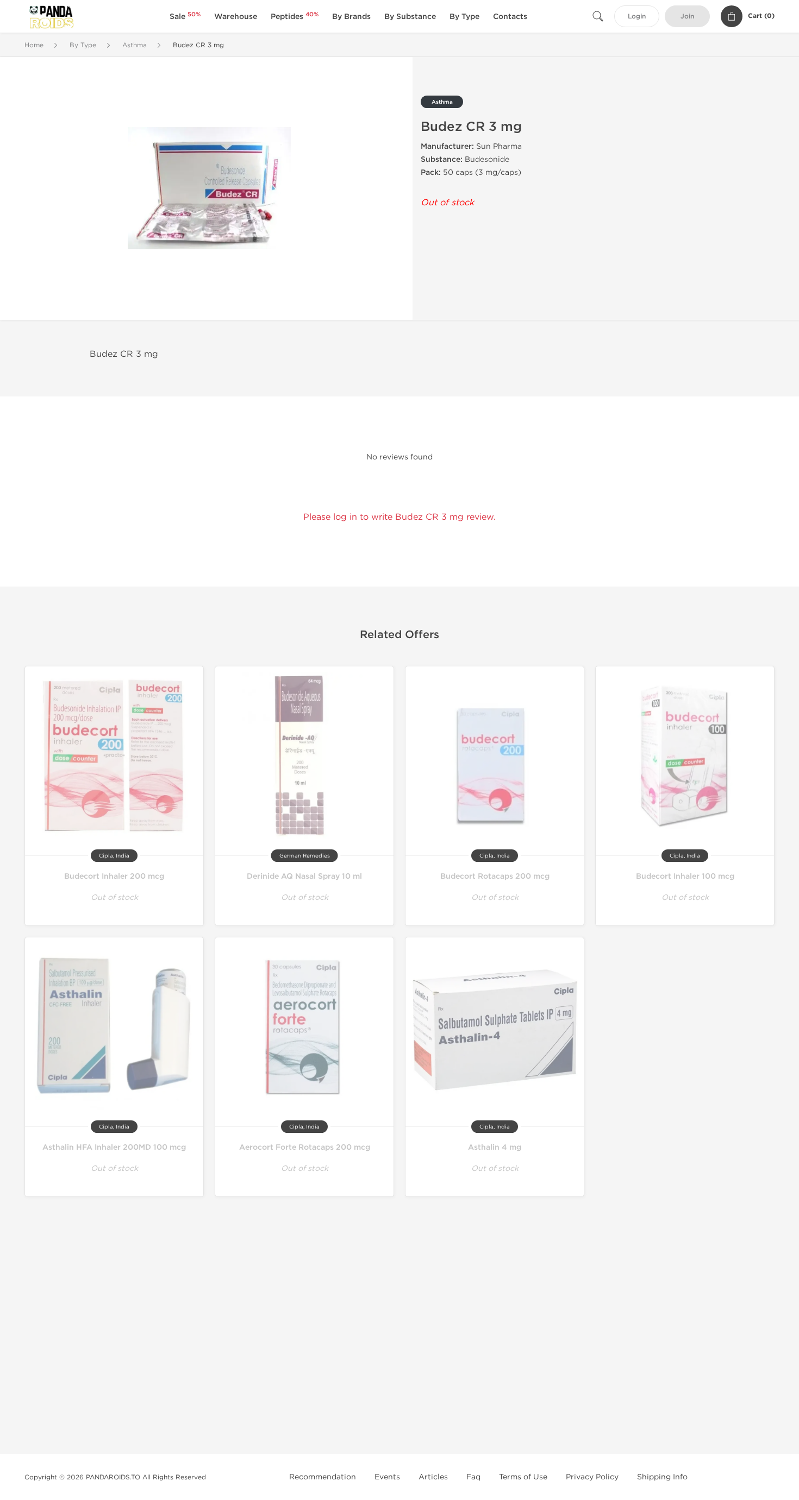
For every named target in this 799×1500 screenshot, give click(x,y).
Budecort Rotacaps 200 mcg (495, 876)
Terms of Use (523, 1477)
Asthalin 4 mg (494, 1147)
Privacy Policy (592, 1477)
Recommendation (322, 1477)
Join (687, 16)
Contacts (510, 16)
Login (637, 16)
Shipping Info (662, 1477)
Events (387, 1477)
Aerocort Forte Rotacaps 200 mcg (304, 1147)
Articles (433, 1477)
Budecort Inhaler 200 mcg (114, 876)
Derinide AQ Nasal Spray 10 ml (304, 876)
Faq (473, 1477)
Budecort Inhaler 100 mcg (685, 876)
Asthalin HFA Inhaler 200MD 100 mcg (114, 1147)
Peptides (295, 16)
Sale (185, 16)
